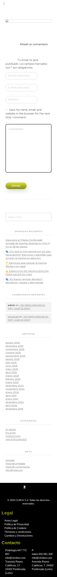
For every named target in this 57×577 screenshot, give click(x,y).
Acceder (10, 460)
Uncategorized (16, 439)
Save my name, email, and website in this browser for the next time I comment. (28, 113)
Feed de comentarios (18, 467)
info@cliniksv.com (15, 558)
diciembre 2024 (15, 385)
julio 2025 (11, 362)
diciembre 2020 (15, 402)
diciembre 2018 (14, 408)
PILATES (11, 433)
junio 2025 (12, 365)
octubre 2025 (13, 352)
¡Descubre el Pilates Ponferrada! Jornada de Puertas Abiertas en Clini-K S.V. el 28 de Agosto (28, 243)
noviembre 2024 (15, 389)
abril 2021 (11, 395)
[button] (51, 4)
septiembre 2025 (15, 356)
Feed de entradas (15, 463)
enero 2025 (12, 382)
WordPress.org (14, 470)
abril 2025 (11, 372)
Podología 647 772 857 (16, 552)
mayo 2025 (12, 369)
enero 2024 (12, 392)
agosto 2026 (13, 342)
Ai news (11, 429)
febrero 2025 (13, 379)
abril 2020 (11, 405)
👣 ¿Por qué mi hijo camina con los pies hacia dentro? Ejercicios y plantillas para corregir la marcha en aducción (28, 255)
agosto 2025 (13, 359)
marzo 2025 (12, 375)
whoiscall (13, 316)
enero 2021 (12, 399)
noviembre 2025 (15, 349)
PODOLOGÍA (13, 436)
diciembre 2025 (14, 346)
